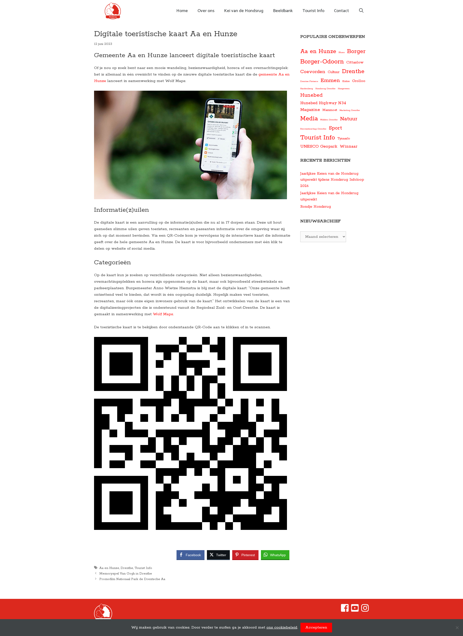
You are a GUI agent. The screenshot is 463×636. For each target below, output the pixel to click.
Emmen (330, 80)
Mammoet (329, 110)
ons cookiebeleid (281, 627)
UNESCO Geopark (318, 146)
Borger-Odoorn (322, 62)
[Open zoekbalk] (361, 11)
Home (182, 10)
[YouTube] (355, 610)
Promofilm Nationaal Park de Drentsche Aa (132, 579)
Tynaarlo (343, 139)
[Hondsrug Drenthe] (114, 11)
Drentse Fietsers (309, 81)
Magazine (310, 109)
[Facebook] (345, 610)
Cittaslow (354, 62)
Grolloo (358, 81)
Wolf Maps (163, 314)
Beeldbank (283, 10)
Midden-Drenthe (329, 119)
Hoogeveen (344, 88)
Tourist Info (313, 10)
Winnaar (348, 146)
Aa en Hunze (109, 568)
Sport (335, 128)
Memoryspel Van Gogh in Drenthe (125, 573)
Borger (356, 51)
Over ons (205, 10)
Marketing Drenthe (350, 110)
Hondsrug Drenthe (325, 88)
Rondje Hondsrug (315, 206)
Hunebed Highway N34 (323, 103)
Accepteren (316, 627)
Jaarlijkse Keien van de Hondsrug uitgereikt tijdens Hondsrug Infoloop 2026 (332, 179)
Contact (341, 10)
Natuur (348, 119)
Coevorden (312, 72)
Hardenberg (306, 88)
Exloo (346, 81)
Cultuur (334, 72)
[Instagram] (365, 610)
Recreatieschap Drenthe (313, 128)
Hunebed (311, 95)
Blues (342, 52)
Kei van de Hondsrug (243, 10)
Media (309, 119)
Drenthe (127, 568)
